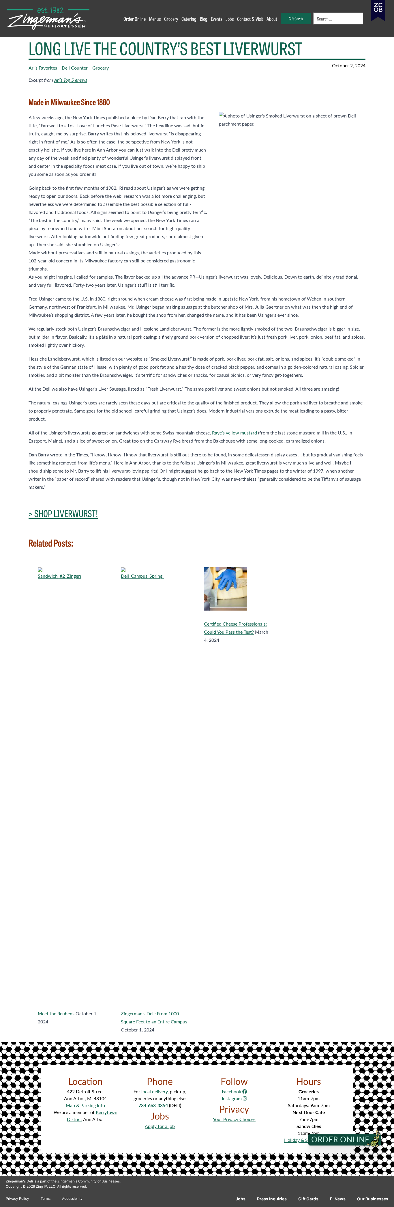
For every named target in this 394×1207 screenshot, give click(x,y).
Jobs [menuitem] (230, 18)
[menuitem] (338, 18)
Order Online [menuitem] (134, 18)
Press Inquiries (272, 1198)
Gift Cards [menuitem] (296, 18)
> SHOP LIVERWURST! (63, 513)
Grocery (100, 67)
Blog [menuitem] (203, 18)
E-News (338, 1198)
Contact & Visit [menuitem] (250, 18)
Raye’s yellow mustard (234, 432)
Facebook (232, 1091)
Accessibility (72, 1198)
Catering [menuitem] (188, 18)
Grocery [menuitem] (171, 18)
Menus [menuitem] (155, 18)
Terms (45, 1198)
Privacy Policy (17, 1198)
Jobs (240, 1198)
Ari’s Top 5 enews (70, 80)
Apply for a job (160, 1126)
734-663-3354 (153, 1105)
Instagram (232, 1098)
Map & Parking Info (85, 1105)
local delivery (154, 1091)
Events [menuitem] (216, 18)
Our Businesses (372, 1198)
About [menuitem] (272, 18)
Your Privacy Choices (234, 1119)
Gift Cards (308, 1198)
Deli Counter (75, 67)
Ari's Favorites (43, 67)
